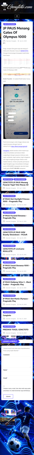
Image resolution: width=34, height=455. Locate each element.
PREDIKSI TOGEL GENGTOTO (15, 329)
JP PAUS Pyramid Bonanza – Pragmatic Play (15, 216)
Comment (6, 354)
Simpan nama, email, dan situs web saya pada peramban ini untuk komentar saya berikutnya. (17, 389)
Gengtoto (7, 315)
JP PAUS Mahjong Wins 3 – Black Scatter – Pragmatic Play (17, 283)
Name (5, 370)
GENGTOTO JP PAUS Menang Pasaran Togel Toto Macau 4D (16, 183)
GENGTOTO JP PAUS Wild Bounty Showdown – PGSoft (15, 233)
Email (5, 378)
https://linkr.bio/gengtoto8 (19, 146)
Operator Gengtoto (11, 41)
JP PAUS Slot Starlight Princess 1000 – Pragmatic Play (16, 200)
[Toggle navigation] (17, 16)
